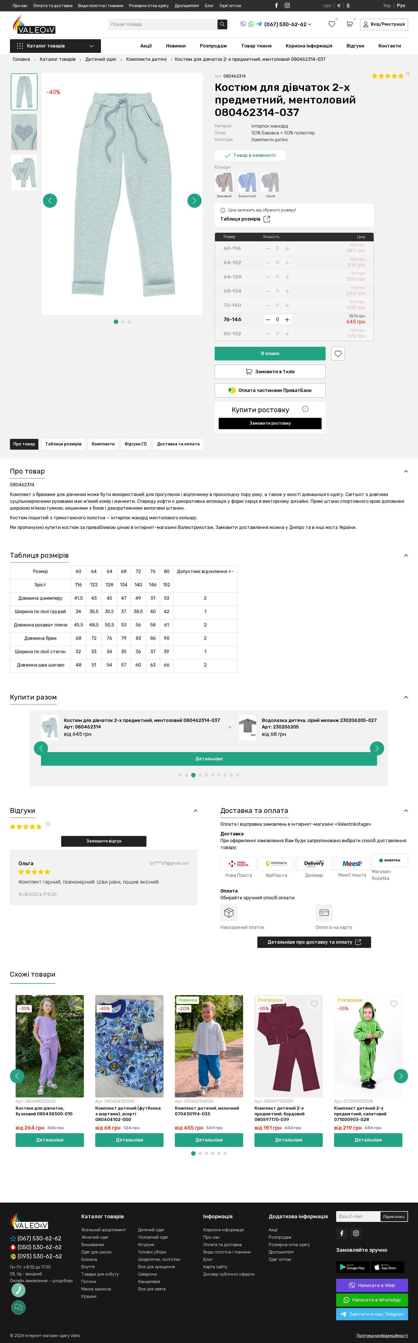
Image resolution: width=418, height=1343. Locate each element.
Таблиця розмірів (240, 219)
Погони (88, 1281)
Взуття (88, 1266)
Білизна (89, 1259)
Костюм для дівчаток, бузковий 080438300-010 (44, 1111)
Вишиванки (92, 1244)
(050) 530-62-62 (40, 1247)
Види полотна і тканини (100, 5)
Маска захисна (96, 1289)
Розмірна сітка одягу (149, 5)
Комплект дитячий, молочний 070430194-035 (207, 1111)
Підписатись (394, 1217)
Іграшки (88, 1296)
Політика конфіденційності (382, 1335)
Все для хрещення (156, 1266)
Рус (401, 5)
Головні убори (152, 1252)
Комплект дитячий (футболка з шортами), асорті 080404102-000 (128, 1114)
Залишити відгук (103, 841)
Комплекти (103, 444)
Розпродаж (213, 46)
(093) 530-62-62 (40, 1256)
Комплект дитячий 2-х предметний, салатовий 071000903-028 (360, 1114)
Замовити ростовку (270, 423)
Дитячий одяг (151, 1229)
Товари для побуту (100, 1274)
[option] (24, 92)
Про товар (24, 444)
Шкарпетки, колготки (159, 1259)
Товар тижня (256, 46)
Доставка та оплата (178, 444)
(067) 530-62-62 (39, 1239)
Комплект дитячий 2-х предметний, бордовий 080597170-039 (279, 1114)
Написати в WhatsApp (376, 1300)
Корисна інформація (309, 46)
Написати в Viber (377, 1285)
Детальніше (209, 758)
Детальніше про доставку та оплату (310, 942)
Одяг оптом (230, 5)
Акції (146, 46)
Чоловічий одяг (153, 1237)
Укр (387, 5)
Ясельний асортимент (103, 1229)
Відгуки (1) (136, 444)
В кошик (270, 353)
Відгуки (355, 46)
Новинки (176, 46)
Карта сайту (215, 1266)
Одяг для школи (96, 1252)
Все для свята (151, 1289)
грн (327, 5)
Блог (209, 5)
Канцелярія (149, 1281)
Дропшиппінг (187, 5)
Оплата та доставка (53, 5)
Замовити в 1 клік (275, 371)
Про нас (20, 5)
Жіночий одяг (95, 1237)
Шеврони (147, 1274)
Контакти (389, 46)
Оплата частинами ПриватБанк (275, 390)
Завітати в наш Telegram (376, 1314)
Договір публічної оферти (228, 1274)
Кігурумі (146, 1244)
